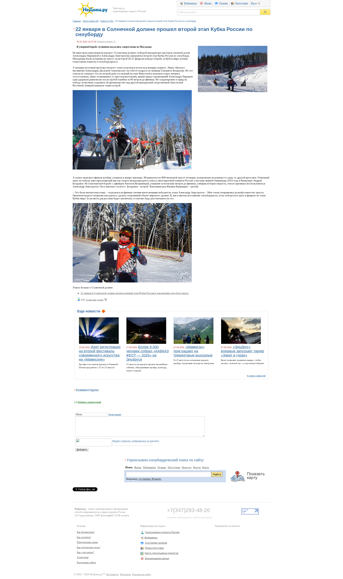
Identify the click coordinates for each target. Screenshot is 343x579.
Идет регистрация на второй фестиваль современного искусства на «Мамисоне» (99, 353)
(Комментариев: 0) (106, 41)
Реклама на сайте (141, 574)
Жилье (208, 3)
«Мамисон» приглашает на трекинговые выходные (193, 351)
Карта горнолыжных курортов (161, 553)
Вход (254, 3)
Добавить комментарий (89, 402)
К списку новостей (256, 376)
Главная (77, 21)
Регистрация (114, 414)
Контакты (125, 574)
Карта (205, 467)
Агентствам (83, 557)
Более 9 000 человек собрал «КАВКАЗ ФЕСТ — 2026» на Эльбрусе (147, 353)
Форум (197, 467)
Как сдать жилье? (85, 552)
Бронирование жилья (157, 558)
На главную (112, 574)
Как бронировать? (86, 532)
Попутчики (241, 3)
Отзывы (223, 3)
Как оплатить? (84, 537)
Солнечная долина (94, 300)
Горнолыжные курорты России (162, 532)
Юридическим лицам (87, 542)
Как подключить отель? (88, 547)
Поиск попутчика (154, 548)
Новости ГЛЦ (106, 21)
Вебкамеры (190, 3)
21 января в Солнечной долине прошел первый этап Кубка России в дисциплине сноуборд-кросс (135, 293)
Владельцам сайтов (86, 562)
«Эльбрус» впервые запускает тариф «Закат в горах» (242, 351)
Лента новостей (90, 21)
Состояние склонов (156, 542)
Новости (186, 467)
